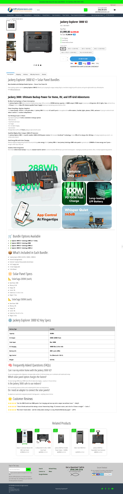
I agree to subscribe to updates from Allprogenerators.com (20, 473)
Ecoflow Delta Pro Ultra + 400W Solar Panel (43, 449)
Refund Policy (52, 469)
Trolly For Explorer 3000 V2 (86, 52)
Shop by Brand (27, 15)
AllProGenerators (16, 485)
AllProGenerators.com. (15, 89)
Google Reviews (43, 474)
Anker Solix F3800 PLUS (80, 448)
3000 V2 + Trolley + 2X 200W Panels (68, 52)
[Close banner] (121, 2)
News (50, 471)
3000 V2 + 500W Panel (86, 49)
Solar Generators (56, 15)
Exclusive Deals (10, 15)
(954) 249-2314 (102, 10)
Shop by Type (37, 15)
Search (41, 469)
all (10, 19)
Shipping (18, 74)
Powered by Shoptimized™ (61, 489)
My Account (113, 5)
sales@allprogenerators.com (102, 12)
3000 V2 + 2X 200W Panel (73, 49)
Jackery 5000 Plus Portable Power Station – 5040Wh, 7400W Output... (61, 449)
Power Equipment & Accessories (78, 15)
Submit (28, 469)
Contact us (42, 471)
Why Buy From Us (34, 74)
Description (10, 74)
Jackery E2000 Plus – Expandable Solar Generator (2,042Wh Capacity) (98, 449)
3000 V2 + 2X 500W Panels (99, 49)
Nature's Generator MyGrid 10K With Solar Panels (24, 449)
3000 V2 (63, 49)
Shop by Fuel (18, 15)
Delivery (25, 74)
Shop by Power (46, 15)
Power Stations (66, 15)
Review (44, 74)
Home (7, 19)
